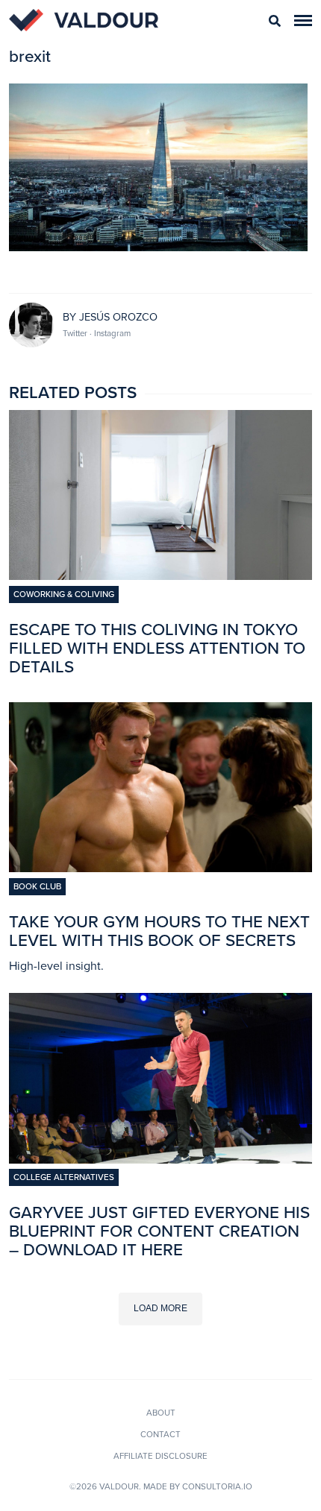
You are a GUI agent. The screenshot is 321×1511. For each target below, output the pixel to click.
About (160, 1412)
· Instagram (110, 333)
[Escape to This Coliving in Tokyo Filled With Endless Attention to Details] (160, 575)
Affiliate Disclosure (160, 1456)
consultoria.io (217, 1486)
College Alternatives (63, 1177)
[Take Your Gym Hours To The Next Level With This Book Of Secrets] (160, 867)
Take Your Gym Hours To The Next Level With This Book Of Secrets (159, 931)
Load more (160, 1308)
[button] (303, 20)
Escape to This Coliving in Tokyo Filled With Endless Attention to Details (157, 648)
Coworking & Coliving (63, 594)
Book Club (37, 886)
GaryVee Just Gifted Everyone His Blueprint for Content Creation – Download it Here (159, 1231)
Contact (160, 1434)
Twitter (76, 333)
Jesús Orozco (118, 317)
